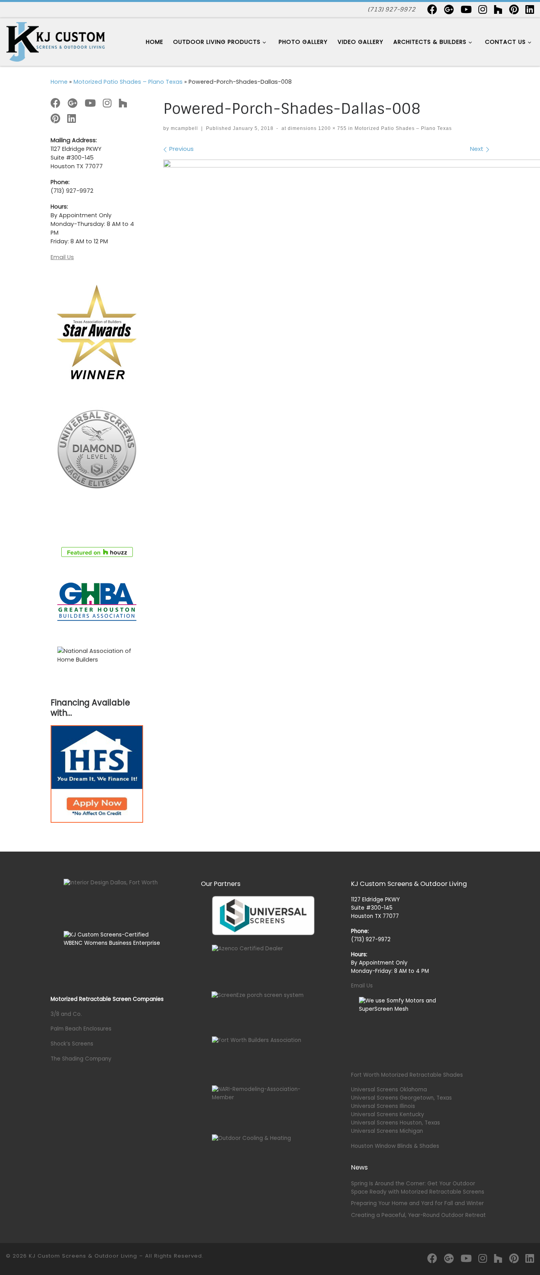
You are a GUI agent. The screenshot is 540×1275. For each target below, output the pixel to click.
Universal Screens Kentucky (387, 1114)
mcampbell (184, 128)
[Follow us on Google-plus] (449, 9)
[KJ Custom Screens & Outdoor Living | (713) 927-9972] (55, 41)
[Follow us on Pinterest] (514, 9)
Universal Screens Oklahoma (389, 1089)
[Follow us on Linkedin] (529, 9)
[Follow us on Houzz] (498, 9)
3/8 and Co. (66, 1014)
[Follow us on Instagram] (482, 9)
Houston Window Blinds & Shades (395, 1146)
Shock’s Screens (72, 1043)
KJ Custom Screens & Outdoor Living (83, 1256)
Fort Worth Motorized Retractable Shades (407, 1075)
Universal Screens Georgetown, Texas (401, 1098)
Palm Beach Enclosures (81, 1028)
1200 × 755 (332, 128)
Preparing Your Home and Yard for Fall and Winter (417, 1203)
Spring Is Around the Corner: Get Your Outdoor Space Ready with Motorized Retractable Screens (417, 1188)
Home (59, 82)
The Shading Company (81, 1058)
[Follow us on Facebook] (432, 9)
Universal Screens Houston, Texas (395, 1122)
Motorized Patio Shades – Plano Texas (128, 82)
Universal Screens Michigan (387, 1131)
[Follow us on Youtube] (466, 9)
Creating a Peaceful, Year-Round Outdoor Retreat (418, 1215)
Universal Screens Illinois (383, 1106)
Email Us (62, 257)
